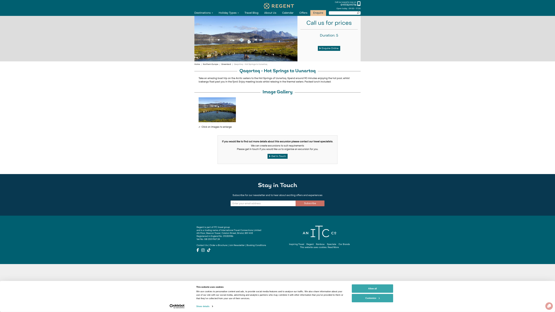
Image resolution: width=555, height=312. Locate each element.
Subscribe (310, 203)
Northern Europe (210, 64)
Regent (310, 244)
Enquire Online (330, 48)
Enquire (318, 13)
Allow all (372, 288)
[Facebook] (198, 250)
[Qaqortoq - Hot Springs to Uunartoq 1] (217, 109)
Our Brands (344, 244)
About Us (270, 13)
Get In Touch (278, 156)
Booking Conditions (256, 245)
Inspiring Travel (296, 244)
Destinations (202, 13)
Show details (202, 306)
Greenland (226, 64)
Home (197, 64)
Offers (303, 13)
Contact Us (202, 245)
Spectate (331, 244)
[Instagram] (203, 250)
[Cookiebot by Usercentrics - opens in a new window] (177, 306)
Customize (370, 298)
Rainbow (320, 244)
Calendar (288, 13)
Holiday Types (228, 13)
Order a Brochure (218, 245)
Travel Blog (251, 13)
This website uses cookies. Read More (319, 247)
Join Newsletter (237, 245)
